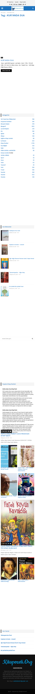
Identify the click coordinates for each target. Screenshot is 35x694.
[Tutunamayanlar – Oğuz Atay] (5, 277)
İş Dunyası (3, 141)
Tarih (2, 162)
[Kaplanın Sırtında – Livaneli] (5, 249)
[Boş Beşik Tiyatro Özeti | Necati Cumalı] (9, 456)
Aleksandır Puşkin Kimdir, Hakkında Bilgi (8, 580)
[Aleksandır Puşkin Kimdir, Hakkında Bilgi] (9, 568)
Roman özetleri (5, 153)
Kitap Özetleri (23, 2)
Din (2, 57)
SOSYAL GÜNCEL (5, 155)
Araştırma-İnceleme (6, 121)
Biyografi (3, 126)
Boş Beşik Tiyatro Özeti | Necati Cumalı (7, 468)
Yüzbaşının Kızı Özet (14, 230)
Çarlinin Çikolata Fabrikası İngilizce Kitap (25, 496)
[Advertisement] (17, 36)
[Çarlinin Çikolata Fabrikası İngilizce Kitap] (26, 484)
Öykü (2, 148)
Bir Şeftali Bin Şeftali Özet (16, 286)
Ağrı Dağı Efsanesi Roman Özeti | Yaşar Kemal (21, 258)
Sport (2, 158)
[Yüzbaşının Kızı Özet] (5, 235)
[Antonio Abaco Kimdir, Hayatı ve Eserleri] (9, 484)
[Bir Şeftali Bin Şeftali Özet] (5, 291)
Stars (2, 160)
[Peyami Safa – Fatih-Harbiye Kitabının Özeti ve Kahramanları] (26, 456)
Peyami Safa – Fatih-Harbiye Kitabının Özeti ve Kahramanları (25, 469)
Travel (2, 170)
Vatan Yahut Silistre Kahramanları (23, 580)
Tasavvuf (3, 165)
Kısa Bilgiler (4, 145)
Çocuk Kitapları (5, 128)
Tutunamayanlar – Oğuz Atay (17, 272)
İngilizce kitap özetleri (7, 138)
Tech (2, 167)
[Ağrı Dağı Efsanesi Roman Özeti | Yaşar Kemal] (5, 263)
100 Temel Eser (10, 2)
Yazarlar (16, 2)
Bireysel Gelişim (5, 124)
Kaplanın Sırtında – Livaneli (16, 244)
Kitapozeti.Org (17, 662)
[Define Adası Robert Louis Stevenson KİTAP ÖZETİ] (17, 410)
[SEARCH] (32, 338)
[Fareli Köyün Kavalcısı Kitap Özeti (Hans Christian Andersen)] (17, 522)
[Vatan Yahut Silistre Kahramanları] (26, 568)
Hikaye (2, 136)
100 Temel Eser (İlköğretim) (8, 119)
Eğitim (2, 133)
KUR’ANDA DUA (7, 60)
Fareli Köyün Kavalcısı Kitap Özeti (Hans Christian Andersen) (16, 547)
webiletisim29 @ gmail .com (20, 681)
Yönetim (3, 177)
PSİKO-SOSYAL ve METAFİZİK (8, 150)
